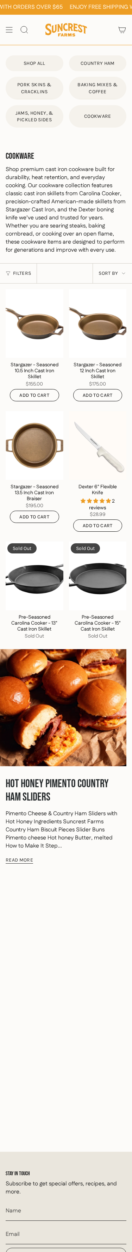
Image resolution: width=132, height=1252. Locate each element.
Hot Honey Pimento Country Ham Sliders (57, 790)
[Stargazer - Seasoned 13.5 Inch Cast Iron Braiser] (34, 445)
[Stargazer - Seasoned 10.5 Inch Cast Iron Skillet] (34, 323)
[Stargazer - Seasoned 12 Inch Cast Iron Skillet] (98, 323)
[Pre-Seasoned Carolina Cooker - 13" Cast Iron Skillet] (34, 576)
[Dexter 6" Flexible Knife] (98, 445)
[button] (96, 501)
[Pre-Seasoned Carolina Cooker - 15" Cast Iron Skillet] (98, 576)
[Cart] (122, 30)
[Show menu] (9, 30)
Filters (22, 273)
